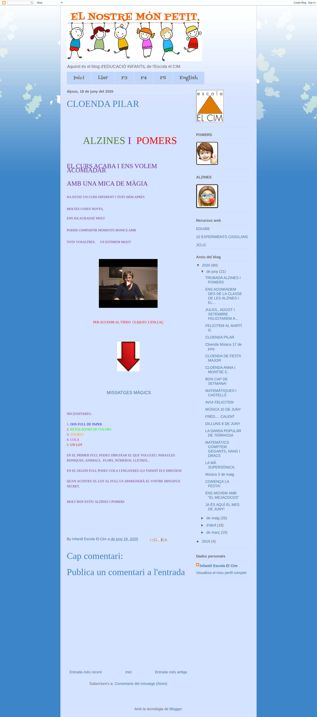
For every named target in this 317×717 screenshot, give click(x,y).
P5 (163, 78)
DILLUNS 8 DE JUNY (222, 424)
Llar (103, 78)
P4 (144, 78)
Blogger (176, 709)
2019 (206, 541)
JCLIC (201, 245)
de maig (213, 518)
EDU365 (203, 229)
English (188, 78)
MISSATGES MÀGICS (129, 392)
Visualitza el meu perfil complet (221, 573)
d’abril (211, 525)
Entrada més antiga (171, 672)
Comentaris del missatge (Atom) (141, 684)
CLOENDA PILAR (219, 337)
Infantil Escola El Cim (219, 566)
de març (213, 532)
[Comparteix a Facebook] (162, 540)
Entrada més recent (86, 672)
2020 (206, 265)
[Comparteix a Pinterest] (165, 540)
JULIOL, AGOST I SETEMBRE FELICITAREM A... (221, 314)
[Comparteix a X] (159, 540)
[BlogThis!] (155, 540)
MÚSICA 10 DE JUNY (223, 409)
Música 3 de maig (219, 474)
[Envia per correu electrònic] (152, 540)
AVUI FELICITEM (219, 402)
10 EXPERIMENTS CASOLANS (222, 237)
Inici (78, 78)
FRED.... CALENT (220, 416)
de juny (212, 271)
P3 (124, 78)
